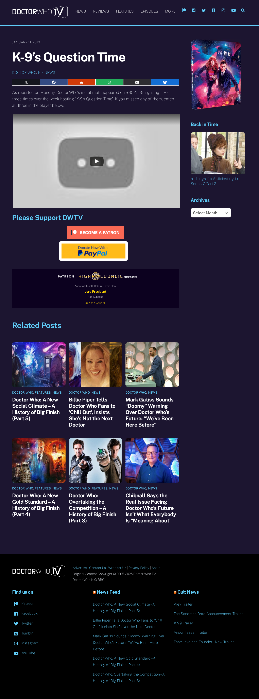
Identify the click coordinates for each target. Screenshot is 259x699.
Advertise (80, 568)
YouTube (27, 653)
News (80, 11)
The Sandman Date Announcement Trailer (208, 614)
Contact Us (97, 568)
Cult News (188, 592)
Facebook (29, 613)
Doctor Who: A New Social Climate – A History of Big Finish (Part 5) (36, 409)
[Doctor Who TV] (40, 16)
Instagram (29, 643)
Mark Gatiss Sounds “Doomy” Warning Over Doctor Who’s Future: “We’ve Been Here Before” (149, 412)
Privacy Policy (138, 568)
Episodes (149, 11)
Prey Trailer (183, 604)
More (170, 11)
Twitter (26, 623)
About (156, 568)
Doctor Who (24, 72)
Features (125, 11)
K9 (40, 72)
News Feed (108, 592)
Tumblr (26, 633)
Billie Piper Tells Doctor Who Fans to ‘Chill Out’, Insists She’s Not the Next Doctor (92, 412)
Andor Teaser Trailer (190, 632)
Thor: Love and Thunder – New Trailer (204, 642)
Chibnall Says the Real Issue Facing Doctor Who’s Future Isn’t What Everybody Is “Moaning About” (150, 508)
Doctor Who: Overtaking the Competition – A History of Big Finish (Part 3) (92, 508)
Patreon (27, 603)
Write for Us (117, 568)
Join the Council (95, 302)
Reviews (101, 11)
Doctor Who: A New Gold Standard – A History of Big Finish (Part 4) (36, 504)
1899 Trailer (183, 623)
